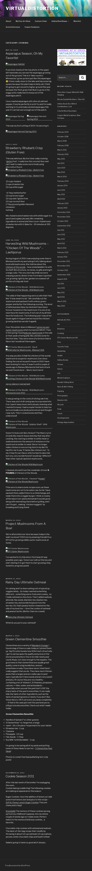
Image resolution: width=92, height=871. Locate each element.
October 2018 (62, 136)
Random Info (62, 400)
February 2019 (63, 132)
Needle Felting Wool (65, 382)
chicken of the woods (15, 267)
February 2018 (63, 145)
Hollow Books (62, 360)
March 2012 (61, 248)
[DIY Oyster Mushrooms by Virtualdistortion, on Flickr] (17, 548)
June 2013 (61, 190)
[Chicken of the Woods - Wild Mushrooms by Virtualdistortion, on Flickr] (25, 376)
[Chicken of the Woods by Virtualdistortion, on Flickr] (17, 421)
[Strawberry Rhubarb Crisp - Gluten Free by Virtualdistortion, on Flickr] (25, 170)
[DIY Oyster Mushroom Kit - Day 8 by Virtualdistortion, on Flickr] (21, 347)
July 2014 (60, 163)
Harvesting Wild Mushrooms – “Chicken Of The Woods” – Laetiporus (27, 248)
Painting (60, 391)
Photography (62, 396)
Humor (60, 369)
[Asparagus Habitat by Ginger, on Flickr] (15, 64)
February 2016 (63, 154)
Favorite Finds (63, 347)
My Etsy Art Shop (23, 21)
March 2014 (62, 177)
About (8, 21)
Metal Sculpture (63, 378)
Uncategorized (63, 418)
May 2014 (61, 172)
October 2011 (62, 270)
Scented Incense (13, 27)
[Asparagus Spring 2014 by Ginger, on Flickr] (15, 119)
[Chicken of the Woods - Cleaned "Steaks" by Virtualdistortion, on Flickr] (25, 479)
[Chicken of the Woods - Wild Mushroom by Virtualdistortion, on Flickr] (25, 287)
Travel (59, 413)
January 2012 (62, 257)
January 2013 (62, 208)
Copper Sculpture (32, 27)
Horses (60, 364)
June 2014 (61, 168)
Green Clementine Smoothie (26, 639)
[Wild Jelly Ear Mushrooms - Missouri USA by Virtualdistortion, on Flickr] (25, 350)
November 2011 (63, 266)
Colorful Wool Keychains (67, 111)
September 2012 (64, 226)
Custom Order (41, 21)
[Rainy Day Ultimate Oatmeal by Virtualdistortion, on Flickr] (19, 617)
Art (58, 324)
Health (60, 356)
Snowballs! (10, 811)
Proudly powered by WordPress (17, 865)
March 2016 (62, 150)
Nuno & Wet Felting (65, 387)
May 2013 (61, 194)
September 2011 (63, 275)
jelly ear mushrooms (33, 333)
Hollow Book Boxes (59, 21)
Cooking (60, 333)
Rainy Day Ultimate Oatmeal (26, 582)
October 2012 (62, 221)
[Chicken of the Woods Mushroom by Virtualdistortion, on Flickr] (22, 481)
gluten (9, 161)
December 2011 (63, 261)
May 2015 (61, 159)
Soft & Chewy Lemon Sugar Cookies (22, 802)
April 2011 (61, 297)
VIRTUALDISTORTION (32, 8)
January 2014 (62, 185)
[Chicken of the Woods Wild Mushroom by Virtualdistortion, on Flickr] (24, 464)
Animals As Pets (63, 320)
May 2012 (61, 239)
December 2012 (63, 212)
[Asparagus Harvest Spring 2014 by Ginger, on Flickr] (39, 119)
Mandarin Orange (40, 645)
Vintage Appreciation (65, 422)
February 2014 (63, 181)
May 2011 (61, 292)
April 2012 (61, 243)
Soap (59, 409)
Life (58, 373)
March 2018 (62, 141)
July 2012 (60, 230)
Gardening (61, 351)
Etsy (59, 342)
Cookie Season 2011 (20, 776)
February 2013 (62, 203)
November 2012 (63, 217)
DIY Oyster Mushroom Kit (67, 338)
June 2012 (61, 234)
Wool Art (77, 21)
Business (61, 329)
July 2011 (60, 284)
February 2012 (62, 252)
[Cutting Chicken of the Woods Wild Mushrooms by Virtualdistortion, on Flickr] (28, 379)
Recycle (60, 405)
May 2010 (61, 306)
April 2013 (61, 199)
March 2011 (61, 301)
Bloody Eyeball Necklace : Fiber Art (71, 99)
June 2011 (61, 288)
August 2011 (62, 279)
